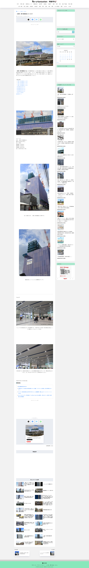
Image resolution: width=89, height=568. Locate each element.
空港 (49, 6)
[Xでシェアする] (28, 19)
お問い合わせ (52, 565)
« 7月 (57, 62)
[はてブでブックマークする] (36, 19)
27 (65, 59)
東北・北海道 (26, 6)
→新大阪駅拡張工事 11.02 (20, 86)
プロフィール (34, 565)
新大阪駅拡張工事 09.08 (22, 386)
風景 (61, 6)
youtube (65, 6)
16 (71, 56)
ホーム (56, 565)
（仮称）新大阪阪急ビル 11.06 (22, 82)
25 (62, 59)
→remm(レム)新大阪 (19, 92)
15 (69, 56)
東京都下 (36, 6)
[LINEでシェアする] (40, 19)
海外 (43, 6)
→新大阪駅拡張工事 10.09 (20, 89)
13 (65, 56)
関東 (40, 6)
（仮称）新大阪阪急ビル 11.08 (22, 81)
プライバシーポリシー (41, 565)
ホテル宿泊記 (57, 6)
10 (60, 56)
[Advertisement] (34, 33)
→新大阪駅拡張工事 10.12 (20, 88)
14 (67, 56)
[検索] (73, 32)
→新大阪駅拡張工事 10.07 (20, 91)
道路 (52, 6)
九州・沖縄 (20, 6)
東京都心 (31, 6)
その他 (69, 6)
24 (60, 59)
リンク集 (47, 565)
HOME (45, 563)
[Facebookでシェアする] (32, 19)
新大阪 (52, 445)
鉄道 (46, 6)
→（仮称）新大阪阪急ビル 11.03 (21, 85)
